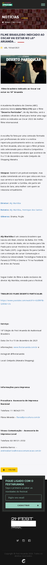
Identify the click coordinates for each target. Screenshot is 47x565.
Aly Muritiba (15, 203)
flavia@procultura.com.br (28, 417)
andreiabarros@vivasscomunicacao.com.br (21, 450)
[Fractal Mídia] (23, 561)
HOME (7, 22)
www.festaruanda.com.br (25, 347)
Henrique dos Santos (32, 209)
